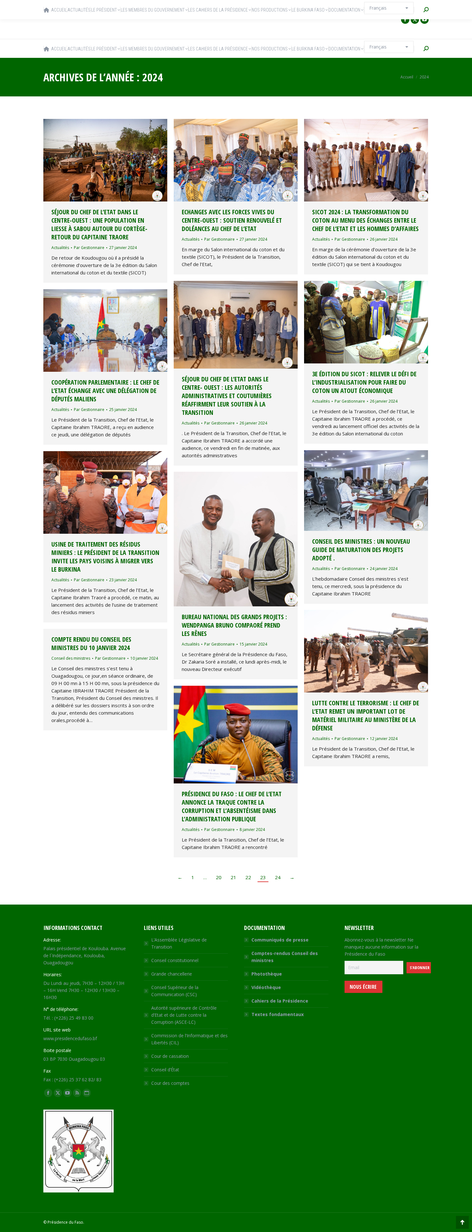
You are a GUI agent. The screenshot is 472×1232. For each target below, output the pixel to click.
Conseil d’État (165, 1070)
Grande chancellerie (171, 974)
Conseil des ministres (70, 658)
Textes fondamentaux (277, 1014)
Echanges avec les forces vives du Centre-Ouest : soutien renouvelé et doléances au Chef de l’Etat (232, 220)
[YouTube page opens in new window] (424, 19)
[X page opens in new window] (415, 19)
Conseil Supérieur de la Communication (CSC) (174, 990)
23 (263, 877)
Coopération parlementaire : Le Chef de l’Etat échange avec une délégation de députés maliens (105, 390)
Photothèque (266, 974)
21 (233, 877)
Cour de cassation (170, 1056)
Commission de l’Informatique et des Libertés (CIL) (189, 1039)
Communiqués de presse (280, 940)
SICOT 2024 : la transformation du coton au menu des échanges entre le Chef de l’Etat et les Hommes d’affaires (365, 220)
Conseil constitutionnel (174, 960)
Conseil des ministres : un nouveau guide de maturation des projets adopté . (361, 549)
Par (89, 247)
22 (248, 877)
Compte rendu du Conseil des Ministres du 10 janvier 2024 (91, 643)
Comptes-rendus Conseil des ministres (284, 956)
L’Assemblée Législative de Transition (179, 943)
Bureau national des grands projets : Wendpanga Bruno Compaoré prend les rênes (234, 625)
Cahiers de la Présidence (279, 1001)
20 (219, 877)
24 (278, 877)
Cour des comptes (170, 1083)
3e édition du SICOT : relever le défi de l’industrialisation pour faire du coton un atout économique (364, 382)
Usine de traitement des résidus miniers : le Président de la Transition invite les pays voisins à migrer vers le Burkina (105, 557)
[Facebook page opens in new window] (405, 19)
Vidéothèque (266, 987)
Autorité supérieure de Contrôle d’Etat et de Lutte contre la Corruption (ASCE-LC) (184, 1015)
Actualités (60, 247)
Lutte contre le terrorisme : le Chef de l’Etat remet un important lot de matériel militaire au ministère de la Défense (365, 715)
